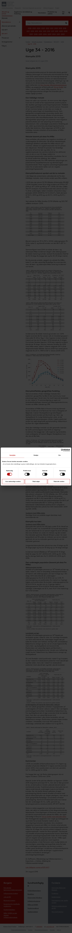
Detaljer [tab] (36, 455)
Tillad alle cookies (58, 481)
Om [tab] (59, 455)
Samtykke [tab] (12, 455)
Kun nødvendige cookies (13, 481)
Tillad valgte (36, 481)
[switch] (27, 474)
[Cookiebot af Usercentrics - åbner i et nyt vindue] (62, 450)
